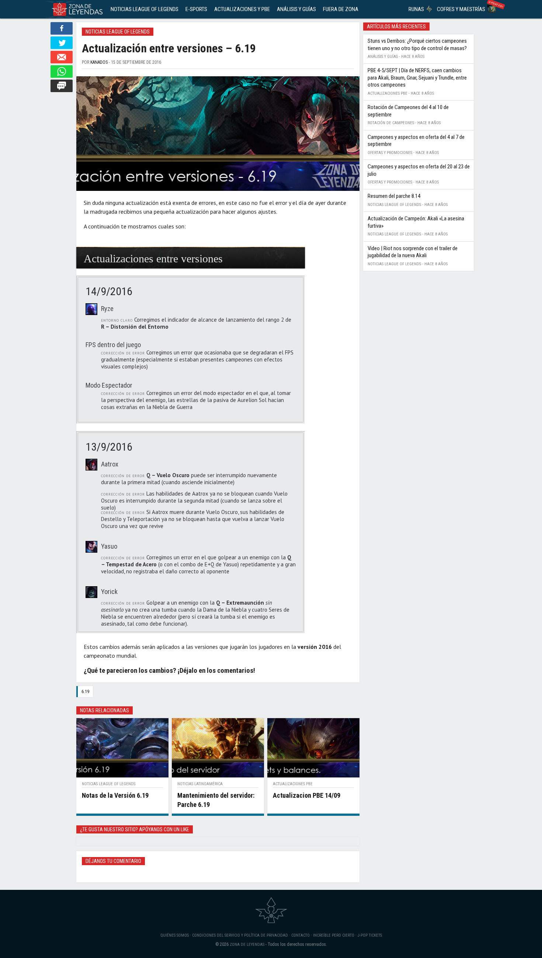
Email (62, 57)
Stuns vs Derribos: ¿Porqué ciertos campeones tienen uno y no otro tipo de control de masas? (417, 45)
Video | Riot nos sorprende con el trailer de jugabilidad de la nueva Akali (413, 252)
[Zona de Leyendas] (75, 9)
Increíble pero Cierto (333, 935)
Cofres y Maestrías (461, 9)
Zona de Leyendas (247, 944)
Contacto (300, 935)
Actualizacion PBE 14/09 (306, 795)
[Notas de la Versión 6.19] (122, 747)
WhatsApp (62, 71)
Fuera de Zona (340, 9)
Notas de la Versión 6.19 (115, 795)
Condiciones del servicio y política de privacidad (240, 935)
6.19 (85, 691)
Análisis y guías (296, 9)
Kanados (99, 62)
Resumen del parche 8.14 (394, 196)
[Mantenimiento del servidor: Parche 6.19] (218, 747)
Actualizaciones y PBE (242, 9)
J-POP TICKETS (370, 935)
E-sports (196, 9)
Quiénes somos (174, 935)
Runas (416, 9)
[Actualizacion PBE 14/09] (313, 747)
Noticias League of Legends (144, 9)
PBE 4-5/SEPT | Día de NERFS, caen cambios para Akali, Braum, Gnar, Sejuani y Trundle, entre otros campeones (417, 77)
